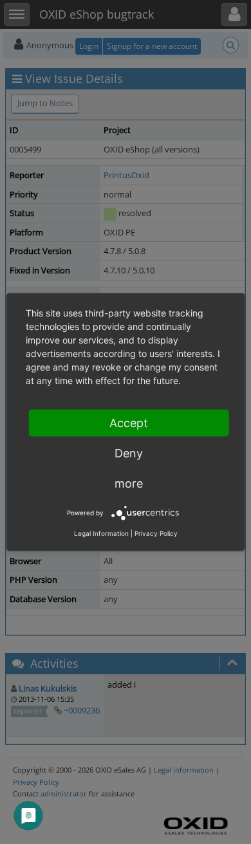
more (129, 483)
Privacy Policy (156, 533)
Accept (128, 423)
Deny (129, 453)
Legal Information (101, 533)
